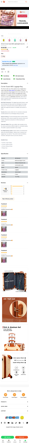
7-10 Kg (3, 56)
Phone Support (23, 397)
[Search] (26, 2)
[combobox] (17, 2)
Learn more (15, 65)
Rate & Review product (7, 198)
